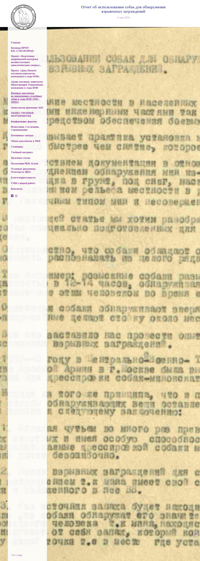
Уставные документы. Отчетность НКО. (23, 170)
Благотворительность (23, 177)
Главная (15, 42)
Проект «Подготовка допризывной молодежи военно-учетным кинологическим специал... (26, 60)
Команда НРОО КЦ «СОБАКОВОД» (22, 49)
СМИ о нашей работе (23, 183)
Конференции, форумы (24, 121)
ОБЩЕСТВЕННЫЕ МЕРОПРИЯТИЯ (22, 114)
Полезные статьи (20, 157)
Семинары (17, 146)
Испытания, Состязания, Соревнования (25, 128)
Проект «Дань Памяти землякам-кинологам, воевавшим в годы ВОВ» (25, 73)
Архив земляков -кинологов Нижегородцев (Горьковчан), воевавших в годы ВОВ (27, 84)
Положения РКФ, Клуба (24, 163)
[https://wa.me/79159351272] (16, 196)
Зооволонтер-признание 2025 (27, 107)
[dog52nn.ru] (23, 17)
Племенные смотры (22, 135)
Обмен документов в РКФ (25, 140)
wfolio (19, 555)
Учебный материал (22, 152)
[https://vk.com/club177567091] (12, 196)
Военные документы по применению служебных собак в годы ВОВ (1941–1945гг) (26, 97)
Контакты (16, 188)
